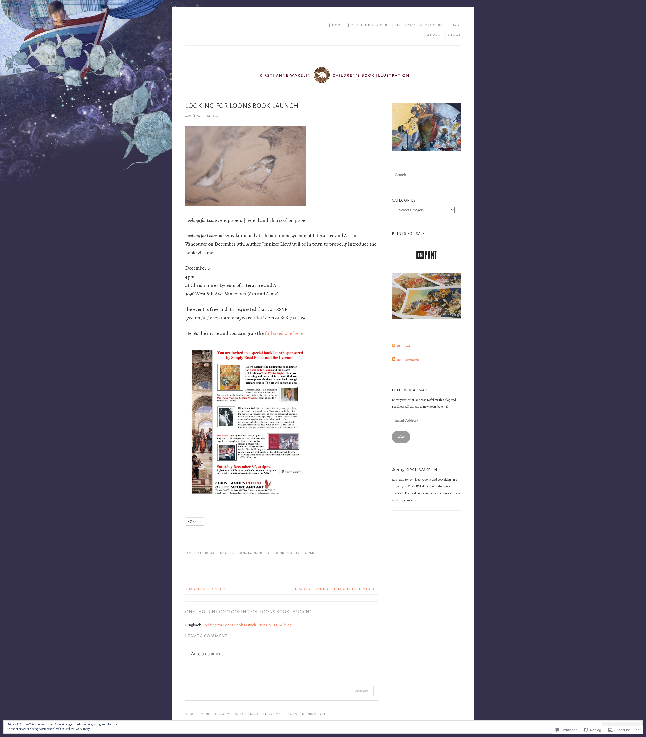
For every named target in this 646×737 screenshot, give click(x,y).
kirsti (213, 115)
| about (432, 34)
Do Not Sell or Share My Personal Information (279, 714)
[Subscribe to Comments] (393, 360)
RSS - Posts (404, 346)
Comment (360, 691)
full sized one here (283, 333)
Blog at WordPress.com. (208, 714)
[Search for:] (418, 175)
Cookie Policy (82, 729)
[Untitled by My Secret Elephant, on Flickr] (245, 204)
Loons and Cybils (205, 589)
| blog (454, 25)
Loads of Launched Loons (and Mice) (336, 589)
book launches (219, 553)
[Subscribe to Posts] (393, 346)
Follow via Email (410, 390)
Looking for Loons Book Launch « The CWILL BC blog (247, 625)
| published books (367, 25)
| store (453, 34)
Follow (401, 437)
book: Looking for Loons (260, 553)
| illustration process (417, 25)
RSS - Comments (408, 360)
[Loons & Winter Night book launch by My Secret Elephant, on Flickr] (245, 499)
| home (336, 25)
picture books (300, 553)
